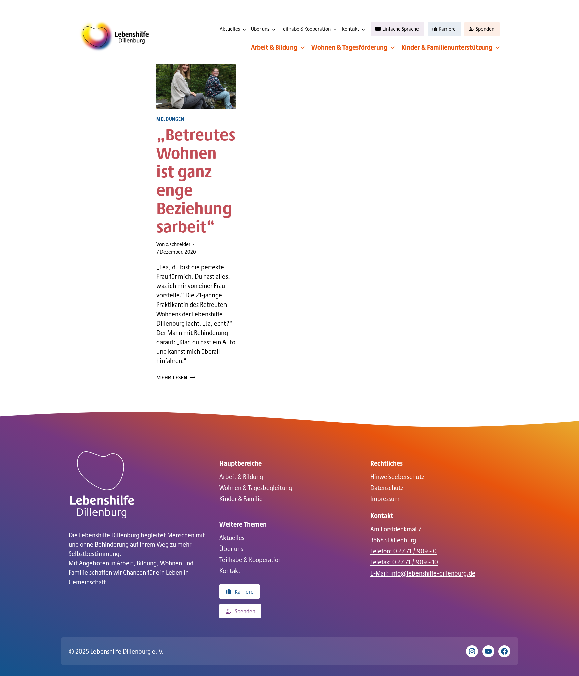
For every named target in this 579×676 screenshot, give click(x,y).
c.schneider (178, 244)
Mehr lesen (175, 377)
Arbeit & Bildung (274, 47)
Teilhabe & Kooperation (306, 29)
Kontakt (350, 29)
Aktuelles (230, 29)
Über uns (260, 29)
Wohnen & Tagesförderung (349, 47)
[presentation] (196, 82)
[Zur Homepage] (102, 484)
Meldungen (170, 118)
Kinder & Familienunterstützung (446, 47)
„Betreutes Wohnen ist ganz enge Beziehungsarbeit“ (195, 180)
